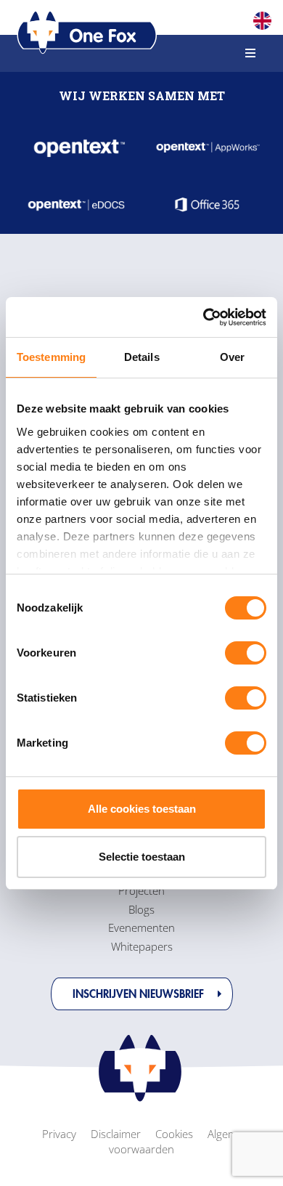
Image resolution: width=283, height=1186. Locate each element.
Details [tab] (142, 357)
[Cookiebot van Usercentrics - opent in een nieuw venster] (203, 317)
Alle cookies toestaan (142, 809)
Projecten (141, 890)
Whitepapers (142, 946)
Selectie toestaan (142, 856)
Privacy (59, 1133)
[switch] (245, 653)
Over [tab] (232, 357)
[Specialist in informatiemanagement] (87, 33)
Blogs (141, 909)
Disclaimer (116, 1133)
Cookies (174, 1133)
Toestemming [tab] (51, 357)
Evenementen (141, 927)
